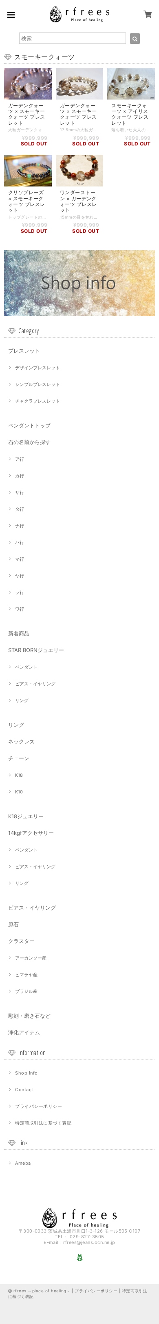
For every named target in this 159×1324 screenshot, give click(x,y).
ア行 (19, 459)
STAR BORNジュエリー (36, 650)
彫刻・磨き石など (29, 1015)
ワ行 (19, 609)
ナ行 (19, 526)
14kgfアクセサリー (31, 833)
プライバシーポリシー (38, 1106)
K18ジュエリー (26, 816)
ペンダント (26, 667)
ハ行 (19, 542)
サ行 (19, 492)
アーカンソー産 (30, 958)
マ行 (19, 559)
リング (22, 700)
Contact (24, 1089)
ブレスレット (24, 350)
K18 (19, 775)
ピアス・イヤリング (35, 684)
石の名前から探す (29, 442)
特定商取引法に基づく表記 (43, 1123)
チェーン (18, 758)
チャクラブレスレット (37, 401)
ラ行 (19, 592)
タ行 (19, 509)
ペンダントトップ (29, 425)
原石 (13, 924)
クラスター (21, 941)
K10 (19, 792)
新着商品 (18, 633)
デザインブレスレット (37, 368)
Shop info (26, 1073)
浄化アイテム (24, 1032)
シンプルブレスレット (37, 384)
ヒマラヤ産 (26, 974)
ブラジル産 (26, 991)
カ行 (19, 476)
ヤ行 (19, 576)
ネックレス (21, 741)
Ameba (23, 1163)
